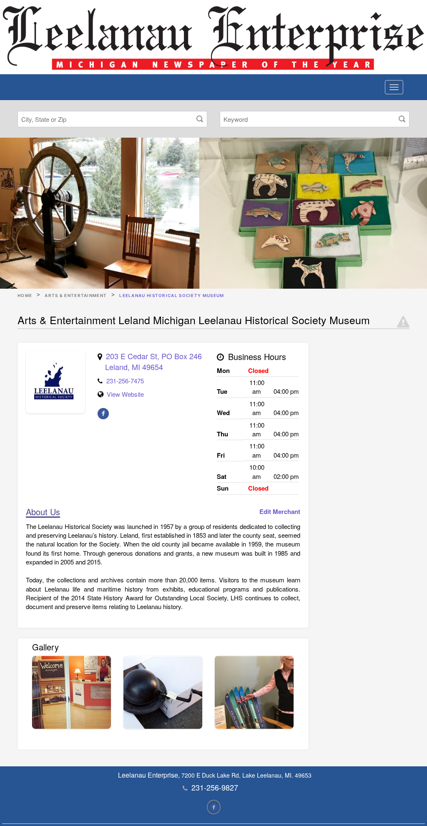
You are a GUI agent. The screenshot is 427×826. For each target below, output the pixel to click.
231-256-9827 (214, 787)
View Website (125, 394)
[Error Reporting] (403, 322)
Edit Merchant (279, 511)
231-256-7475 (125, 380)
